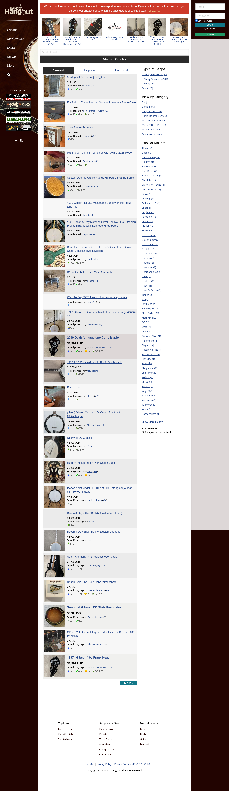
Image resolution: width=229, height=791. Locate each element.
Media (11, 57)
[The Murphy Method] (19, 97)
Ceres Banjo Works (96, 347)
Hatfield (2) (148, 262)
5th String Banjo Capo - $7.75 (93, 38)
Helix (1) (146, 276)
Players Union (106, 729)
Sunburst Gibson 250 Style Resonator (94, 607)
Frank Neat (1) (149, 230)
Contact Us (105, 754)
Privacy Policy (104, 764)
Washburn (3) (149, 395)
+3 (102, 425)
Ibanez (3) (147, 294)
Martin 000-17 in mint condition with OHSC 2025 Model (99, 152)
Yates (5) (146, 409)
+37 (104, 644)
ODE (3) (146, 322)
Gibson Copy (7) (150, 239)
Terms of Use (86, 764)
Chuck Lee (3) (149, 180)
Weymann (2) (149, 400)
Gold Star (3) (148, 249)
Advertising (105, 744)
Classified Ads (65, 734)
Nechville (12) (149, 317)
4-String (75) (148, 83)
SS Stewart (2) (149, 372)
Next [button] (184, 33)
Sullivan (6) (147, 381)
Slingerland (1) (149, 368)
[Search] (6, 74)
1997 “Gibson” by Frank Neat (88, 657)
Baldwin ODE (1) (151, 166)
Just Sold (121, 70)
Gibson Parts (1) (150, 244)
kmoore (87, 136)
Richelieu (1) (148, 358)
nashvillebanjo (95, 500)
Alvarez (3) (147, 148)
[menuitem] (19, 30)
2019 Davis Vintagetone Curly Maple (93, 337)
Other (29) (147, 88)
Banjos (146, 102)
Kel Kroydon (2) (150, 308)
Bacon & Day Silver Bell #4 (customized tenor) (94, 513)
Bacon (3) (147, 152)
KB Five (90, 396)
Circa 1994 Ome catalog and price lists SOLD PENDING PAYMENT (100, 634)
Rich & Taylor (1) (151, 354)
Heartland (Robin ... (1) (154, 271)
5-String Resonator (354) (155, 74)
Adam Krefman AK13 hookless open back (92, 557)
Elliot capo (73, 387)
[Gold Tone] (19, 128)
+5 (98, 302)
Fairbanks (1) (149, 216)
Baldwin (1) (148, 161)
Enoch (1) (147, 207)
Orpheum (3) (149, 331)
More (10, 65)
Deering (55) (148, 198)
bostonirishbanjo (95, 324)
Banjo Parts (148, 106)
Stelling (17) (148, 377)
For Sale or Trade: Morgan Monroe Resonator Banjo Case (101, 102)
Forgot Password (210, 28)
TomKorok (88, 215)
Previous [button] (42, 33)
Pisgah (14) (148, 345)
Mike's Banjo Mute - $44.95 (114, 38)
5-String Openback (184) (155, 79)
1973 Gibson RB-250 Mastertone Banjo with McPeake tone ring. (99, 204)
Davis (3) (146, 194)
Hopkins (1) (148, 281)
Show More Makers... (153, 421)
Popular (89, 70)
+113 (108, 347)
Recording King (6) (152, 349)
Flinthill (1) (147, 226)
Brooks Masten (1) (152, 175)
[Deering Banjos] (19, 120)
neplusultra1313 (91, 234)
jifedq (90, 446)
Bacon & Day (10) (151, 157)
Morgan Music (93, 425)
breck (89, 471)
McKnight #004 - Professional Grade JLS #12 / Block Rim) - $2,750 (72, 40)
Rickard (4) (147, 363)
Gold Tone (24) (150, 253)
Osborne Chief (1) (151, 336)
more (128, 683)
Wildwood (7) (149, 404)
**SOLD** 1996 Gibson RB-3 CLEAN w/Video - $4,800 (157, 40)
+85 (97, 161)
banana (86, 85)
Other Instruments (152, 134)
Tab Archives (65, 739)
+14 (93, 136)
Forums (12, 30)
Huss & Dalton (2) (151, 290)
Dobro (143, 729)
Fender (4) (147, 221)
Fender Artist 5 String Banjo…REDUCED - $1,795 (136, 39)
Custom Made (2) (151, 189)
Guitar (143, 739)
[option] (51, 31)
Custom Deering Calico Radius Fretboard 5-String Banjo (100, 177)
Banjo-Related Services (154, 115)
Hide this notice (154, 11)
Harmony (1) (148, 258)
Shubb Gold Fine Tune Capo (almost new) (92, 582)
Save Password (205, 20)
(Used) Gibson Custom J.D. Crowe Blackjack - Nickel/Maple (94, 414)
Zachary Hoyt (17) (151, 413)
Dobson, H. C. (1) (151, 203)
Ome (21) (147, 326)
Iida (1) (145, 299)
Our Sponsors (106, 749)
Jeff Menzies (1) (150, 303)
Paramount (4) (150, 340)
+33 (107, 110)
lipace (91, 521)
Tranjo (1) (147, 386)
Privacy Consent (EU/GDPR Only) (132, 764)
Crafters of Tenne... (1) (154, 184)
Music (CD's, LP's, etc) (154, 125)
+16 (104, 500)
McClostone (92, 370)
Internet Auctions (151, 129)
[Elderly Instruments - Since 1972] (19, 104)
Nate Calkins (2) (150, 313)
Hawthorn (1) (149, 267)
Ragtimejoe (88, 161)
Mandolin (145, 744)
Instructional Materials (154, 120)
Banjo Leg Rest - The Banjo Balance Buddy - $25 (178, 39)
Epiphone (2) (148, 212)
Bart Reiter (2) (149, 171)
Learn (11, 48)
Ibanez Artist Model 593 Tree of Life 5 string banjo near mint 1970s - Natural (99, 489)
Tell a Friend (105, 739)
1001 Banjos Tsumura (80, 127)
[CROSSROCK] (19, 112)
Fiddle (143, 734)
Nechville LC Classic (79, 438)
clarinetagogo (94, 565)
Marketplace (15, 39)
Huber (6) (147, 285)
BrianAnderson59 (96, 590)
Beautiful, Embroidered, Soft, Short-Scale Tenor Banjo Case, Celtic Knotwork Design (99, 249)
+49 (96, 396)
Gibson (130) (149, 235)
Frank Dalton (93, 259)
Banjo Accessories (152, 111)
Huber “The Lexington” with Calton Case (91, 463)
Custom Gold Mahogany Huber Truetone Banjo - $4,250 (51, 40)
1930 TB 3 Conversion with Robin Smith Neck (94, 362)
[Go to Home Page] (19, 9)
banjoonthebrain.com (93, 110)
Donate (103, 734)
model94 (91, 302)
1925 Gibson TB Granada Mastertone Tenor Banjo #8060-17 (101, 314)
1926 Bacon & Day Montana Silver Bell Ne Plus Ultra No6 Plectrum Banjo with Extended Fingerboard (101, 223)
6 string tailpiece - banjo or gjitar (86, 77)
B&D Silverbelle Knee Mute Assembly (89, 272)
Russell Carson (95, 617)
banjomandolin (90, 186)
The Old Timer (95, 644)
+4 (93, 85)
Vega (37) (147, 391)
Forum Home (65, 729)
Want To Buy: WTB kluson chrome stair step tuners (97, 297)
